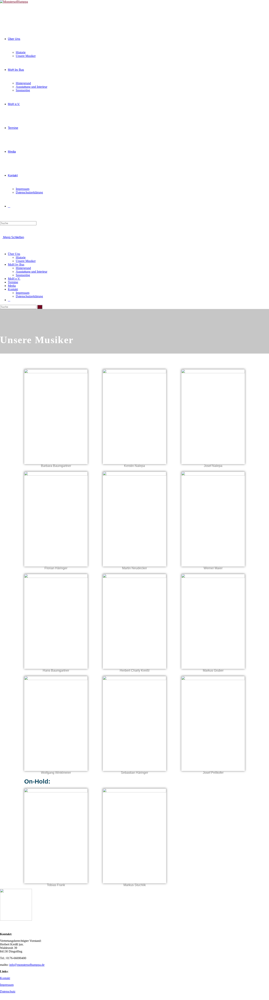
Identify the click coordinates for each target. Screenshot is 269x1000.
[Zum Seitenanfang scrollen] (1, 998)
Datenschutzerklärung (29, 296)
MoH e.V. (14, 278)
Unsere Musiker (26, 261)
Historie (21, 257)
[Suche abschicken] (39, 307)
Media (12, 285)
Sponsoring (23, 275)
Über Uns (14, 254)
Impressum (22, 292)
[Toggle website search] (9, 206)
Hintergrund (23, 268)
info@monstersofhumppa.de (27, 964)
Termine (13, 282)
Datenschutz (7, 991)
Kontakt (13, 289)
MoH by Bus (16, 264)
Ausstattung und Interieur (31, 271)
